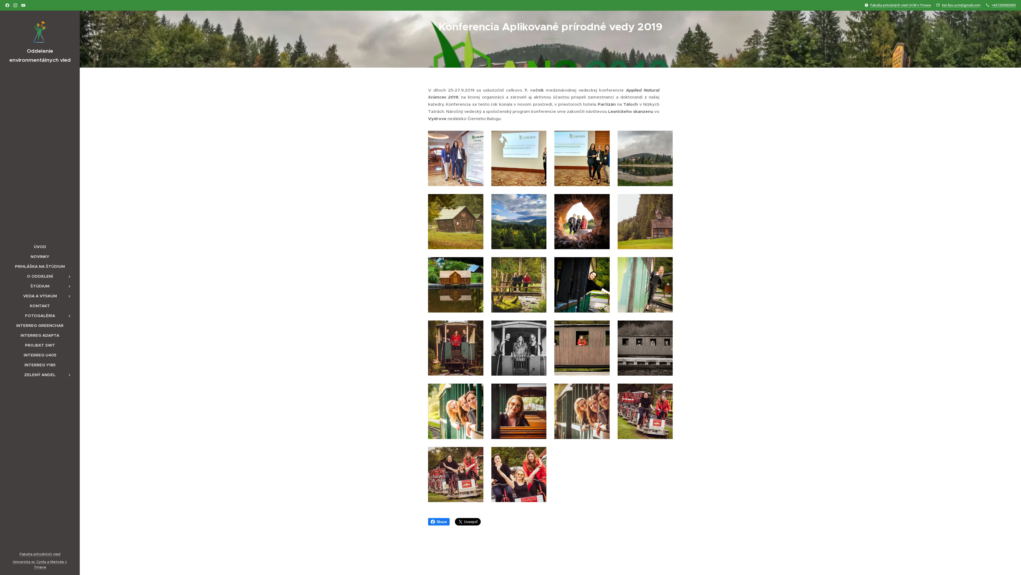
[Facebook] (7, 5)
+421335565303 (1003, 5)
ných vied (52, 554)
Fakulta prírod (32, 554)
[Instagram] (15, 5)
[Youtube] (23, 5)
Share (442, 522)
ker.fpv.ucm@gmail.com (961, 5)
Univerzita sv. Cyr (27, 562)
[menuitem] (40, 247)
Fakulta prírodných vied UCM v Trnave (900, 5)
